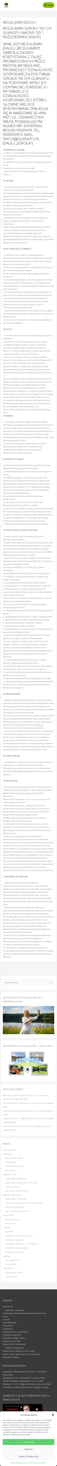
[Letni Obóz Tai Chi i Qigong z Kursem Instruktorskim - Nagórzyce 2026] (28, 1020)
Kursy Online (8, 1215)
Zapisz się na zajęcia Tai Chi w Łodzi (21, 1183)
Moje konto (8, 1268)
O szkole (7, 1227)
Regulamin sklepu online (16, 1248)
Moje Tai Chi (10, 1264)
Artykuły (6, 1256)
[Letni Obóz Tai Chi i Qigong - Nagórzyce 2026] (28, 1064)
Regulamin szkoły (11, 1357)
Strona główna (9, 1150)
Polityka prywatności (37, 1462)
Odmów (28, 1449)
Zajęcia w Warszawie (12, 1195)
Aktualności (8, 1154)
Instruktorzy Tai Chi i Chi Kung (18, 1236)
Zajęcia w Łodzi (10, 1174)
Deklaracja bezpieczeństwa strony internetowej (24, 1313)
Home (5, 1316)
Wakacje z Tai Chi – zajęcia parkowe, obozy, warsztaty (27, 1118)
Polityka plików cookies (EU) (15, 1332)
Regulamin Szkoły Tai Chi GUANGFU (21, 1244)
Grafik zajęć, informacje (15, 1178)
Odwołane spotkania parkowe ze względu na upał (25, 1126)
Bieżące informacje (14, 1158)
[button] (53, 1414)
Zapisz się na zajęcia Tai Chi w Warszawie (23, 1203)
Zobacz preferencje (29, 1456)
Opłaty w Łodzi (12, 1187)
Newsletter (10, 1170)
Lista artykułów (12, 1260)
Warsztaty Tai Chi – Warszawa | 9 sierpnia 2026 (24, 1103)
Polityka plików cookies (19, 1462)
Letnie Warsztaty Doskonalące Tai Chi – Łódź (23, 1111)
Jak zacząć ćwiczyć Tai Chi (17, 1191)
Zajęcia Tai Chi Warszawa (14, 1344)
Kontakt (9, 1232)
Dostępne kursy (12, 1219)
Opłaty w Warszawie (14, 1207)
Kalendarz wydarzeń (14, 1166)
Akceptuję (28, 1442)
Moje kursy (10, 1223)
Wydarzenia (10, 1162)
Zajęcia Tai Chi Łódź (11, 1341)
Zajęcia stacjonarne (14, 1272)
